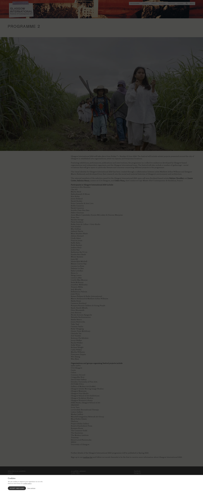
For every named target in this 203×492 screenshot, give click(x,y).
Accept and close (17, 488)
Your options (31, 488)
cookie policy (27, 483)
